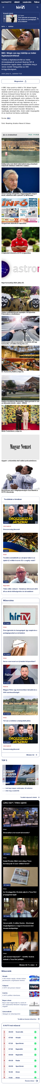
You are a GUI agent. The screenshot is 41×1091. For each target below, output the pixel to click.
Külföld (10, 26)
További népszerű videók (28, 797)
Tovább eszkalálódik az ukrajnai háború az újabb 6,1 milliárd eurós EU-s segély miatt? (19, 559)
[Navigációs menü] (3, 7)
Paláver (5, 686)
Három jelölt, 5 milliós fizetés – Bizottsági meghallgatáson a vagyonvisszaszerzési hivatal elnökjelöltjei (18, 925)
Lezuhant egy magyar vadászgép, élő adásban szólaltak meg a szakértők (17, 789)
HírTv (3, 26)
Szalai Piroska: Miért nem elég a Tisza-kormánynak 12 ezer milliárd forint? (17, 862)
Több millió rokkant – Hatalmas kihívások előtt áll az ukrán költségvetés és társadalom (20, 590)
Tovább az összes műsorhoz (27, 1019)
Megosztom (18, 81)
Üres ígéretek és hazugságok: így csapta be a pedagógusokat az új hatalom (28, 19)
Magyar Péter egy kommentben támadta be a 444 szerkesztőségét (20, 691)
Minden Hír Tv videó (26, 965)
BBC (8, 118)
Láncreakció (7, 526)
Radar (18, 1060)
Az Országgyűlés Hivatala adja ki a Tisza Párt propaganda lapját (19, 893)
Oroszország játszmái (11, 529)
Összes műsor (29, 1081)
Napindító (6, 585)
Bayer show (6, 1000)
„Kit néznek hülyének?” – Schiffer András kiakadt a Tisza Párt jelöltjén (18, 958)
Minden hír (30, 755)
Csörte (5, 993)
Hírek (5, 554)
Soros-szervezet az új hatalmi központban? (19, 661)
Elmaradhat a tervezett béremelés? (16, 833)
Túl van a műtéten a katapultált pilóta (17, 721)
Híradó (4, 976)
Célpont (5, 986)
